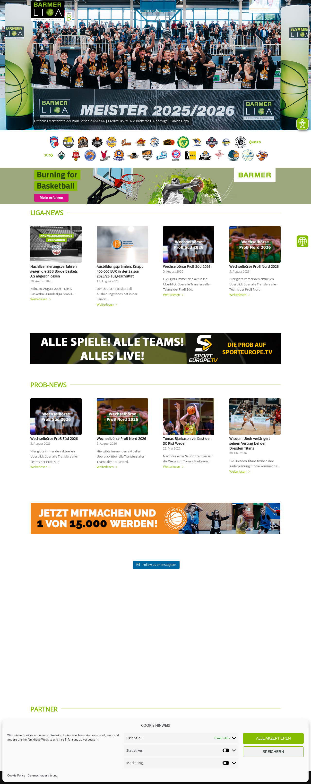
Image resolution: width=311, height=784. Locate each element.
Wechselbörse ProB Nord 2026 (254, 266)
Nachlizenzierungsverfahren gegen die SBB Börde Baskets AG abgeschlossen (54, 271)
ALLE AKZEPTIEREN (273, 738)
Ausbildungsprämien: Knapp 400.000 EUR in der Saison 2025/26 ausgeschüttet (120, 271)
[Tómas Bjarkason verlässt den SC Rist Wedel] (188, 416)
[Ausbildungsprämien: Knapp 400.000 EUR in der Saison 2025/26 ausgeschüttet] (122, 244)
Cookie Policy (16, 775)
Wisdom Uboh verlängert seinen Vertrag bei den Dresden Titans (249, 443)
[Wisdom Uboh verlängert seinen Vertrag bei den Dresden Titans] (255, 416)
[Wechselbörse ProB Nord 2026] (255, 244)
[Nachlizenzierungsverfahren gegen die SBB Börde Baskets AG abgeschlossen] (56, 244)
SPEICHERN (273, 752)
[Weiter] (273, 257)
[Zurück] (37, 257)
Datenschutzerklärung (42, 775)
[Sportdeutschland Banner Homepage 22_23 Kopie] (155, 518)
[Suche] (276, 11)
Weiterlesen (38, 299)
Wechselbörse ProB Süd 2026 (186, 266)
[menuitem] (101, 11)
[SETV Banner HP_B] (155, 348)
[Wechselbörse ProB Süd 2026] (188, 244)
